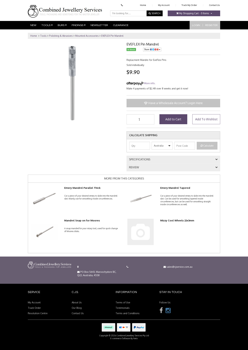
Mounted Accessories (87, 35)
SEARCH (155, 13)
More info (149, 83)
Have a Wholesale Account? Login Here (175, 103)
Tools (46, 25)
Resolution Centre (38, 313)
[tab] (173, 159)
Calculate (208, 145)
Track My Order (189, 5)
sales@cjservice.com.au (179, 266)
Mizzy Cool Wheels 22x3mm (177, 220)
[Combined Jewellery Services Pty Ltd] (66, 8)
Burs (61, 25)
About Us (77, 302)
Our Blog (77, 307)
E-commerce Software (120, 338)
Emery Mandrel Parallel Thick (82, 187)
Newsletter (99, 25)
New (33, 25)
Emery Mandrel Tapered (175, 187)
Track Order (34, 307)
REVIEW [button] (134, 167)
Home (143, 5)
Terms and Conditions (128, 313)
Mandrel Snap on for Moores (82, 220)
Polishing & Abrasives (61, 35)
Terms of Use (123, 302)
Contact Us (214, 5)
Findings (78, 25)
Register (211, 25)
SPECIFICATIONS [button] (139, 159)
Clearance (120, 25)
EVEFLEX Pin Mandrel (112, 35)
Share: (147, 49)
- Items (194, 13)
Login (196, 25)
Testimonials (123, 307)
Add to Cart (173, 119)
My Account (164, 5)
